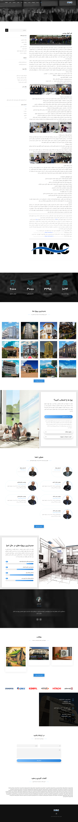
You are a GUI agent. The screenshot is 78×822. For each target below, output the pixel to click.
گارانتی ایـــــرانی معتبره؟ (23, 82)
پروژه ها (25, 2)
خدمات (29, 2)
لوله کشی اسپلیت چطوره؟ (22, 80)
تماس (10, 2)
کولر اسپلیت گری (23, 46)
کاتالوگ (25, 115)
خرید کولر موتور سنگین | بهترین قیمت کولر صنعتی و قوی (17, 100)
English (6, 2)
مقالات (18, 2)
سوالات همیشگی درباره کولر (22, 77)
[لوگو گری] (33, 688)
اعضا (21, 2)
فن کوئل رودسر (67, 33)
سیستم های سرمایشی (23, 62)
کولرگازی (14, 2)
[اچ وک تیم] (70, 2)
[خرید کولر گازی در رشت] (39, 653)
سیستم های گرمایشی (23, 64)
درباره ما (37, 2)
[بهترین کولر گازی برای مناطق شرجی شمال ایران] (62, 653)
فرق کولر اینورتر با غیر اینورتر (22, 75)
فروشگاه (33, 2)
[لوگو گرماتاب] (57, 688)
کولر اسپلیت (24, 48)
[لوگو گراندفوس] (21, 688)
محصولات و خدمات (23, 53)
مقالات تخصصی (24, 40)
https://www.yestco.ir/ (49, 236)
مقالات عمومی (24, 42)
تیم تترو (52, 816)
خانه (41, 2)
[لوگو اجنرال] (45, 688)
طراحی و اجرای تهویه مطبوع (22, 51)
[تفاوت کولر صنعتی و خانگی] (16, 656)
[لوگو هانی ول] (9, 688)
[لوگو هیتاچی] (69, 688)
